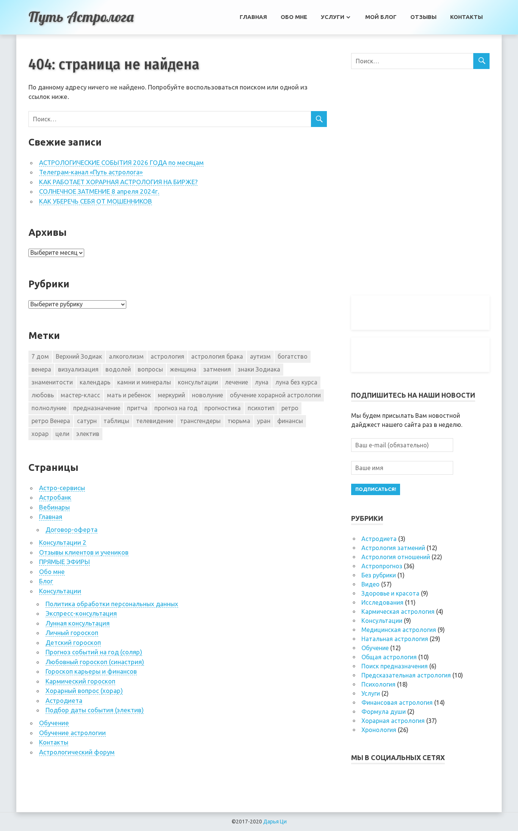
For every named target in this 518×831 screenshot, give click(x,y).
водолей (118, 369)
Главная (253, 17)
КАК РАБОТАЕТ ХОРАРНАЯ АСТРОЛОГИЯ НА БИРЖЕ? (118, 181)
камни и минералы (144, 382)
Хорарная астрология (393, 720)
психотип (261, 408)
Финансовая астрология (397, 702)
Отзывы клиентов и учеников (84, 552)
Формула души (383, 711)
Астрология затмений (393, 547)
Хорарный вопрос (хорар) (84, 690)
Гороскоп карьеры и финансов (91, 671)
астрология (167, 356)
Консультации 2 (62, 542)
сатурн (87, 420)
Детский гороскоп (73, 642)
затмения (217, 369)
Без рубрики (378, 575)
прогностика (222, 408)
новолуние (207, 395)
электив (87, 433)
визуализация (78, 369)
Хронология (378, 729)
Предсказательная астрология (406, 675)
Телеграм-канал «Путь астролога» (91, 172)
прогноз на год (176, 408)
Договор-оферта (71, 529)
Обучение (54, 722)
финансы (290, 420)
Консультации (60, 590)
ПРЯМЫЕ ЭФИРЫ (64, 561)
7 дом (40, 356)
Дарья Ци (275, 821)
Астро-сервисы (62, 487)
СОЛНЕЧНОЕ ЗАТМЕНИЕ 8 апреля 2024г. (99, 191)
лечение (236, 382)
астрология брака (217, 356)
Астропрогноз (381, 566)
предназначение (96, 408)
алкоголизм (126, 356)
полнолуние (48, 408)
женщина (183, 369)
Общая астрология (389, 657)
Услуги (332, 17)
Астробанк (55, 497)
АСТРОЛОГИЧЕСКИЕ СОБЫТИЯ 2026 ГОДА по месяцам (121, 162)
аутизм (260, 356)
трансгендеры (200, 420)
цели (62, 433)
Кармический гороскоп (80, 681)
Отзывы (423, 17)
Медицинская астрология (398, 629)
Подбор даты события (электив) (95, 709)
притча (137, 408)
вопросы (150, 369)
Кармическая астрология (398, 611)
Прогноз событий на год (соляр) (94, 651)
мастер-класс (80, 395)
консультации (198, 382)
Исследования (382, 602)
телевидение (154, 420)
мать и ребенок (129, 395)
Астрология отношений (395, 556)
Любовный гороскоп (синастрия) (95, 661)
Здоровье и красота (390, 593)
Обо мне (294, 17)
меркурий (171, 395)
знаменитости (52, 382)
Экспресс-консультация (81, 613)
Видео (370, 584)
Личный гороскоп (72, 632)
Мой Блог (381, 17)
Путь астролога (80, 17)
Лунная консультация (78, 623)
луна (261, 382)
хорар (40, 433)
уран (263, 420)
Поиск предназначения (394, 666)
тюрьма (239, 420)
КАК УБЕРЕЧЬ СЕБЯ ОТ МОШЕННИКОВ (95, 201)
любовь (42, 395)
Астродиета (64, 700)
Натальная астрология (394, 638)
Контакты (466, 17)
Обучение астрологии (72, 732)
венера (41, 369)
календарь (95, 382)
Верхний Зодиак (79, 356)
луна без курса (296, 382)
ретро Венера (50, 420)
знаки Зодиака (259, 369)
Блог (46, 581)
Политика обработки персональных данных (112, 603)
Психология (378, 684)
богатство (293, 356)
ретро (289, 408)
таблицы (116, 420)
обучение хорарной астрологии (275, 395)
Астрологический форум (77, 752)
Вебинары (54, 507)
